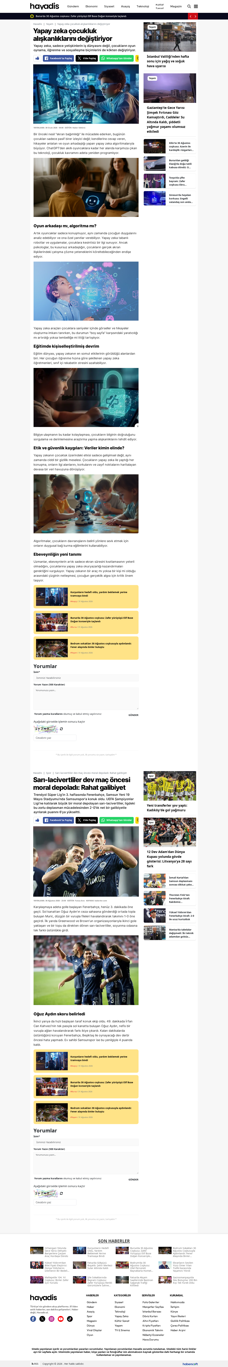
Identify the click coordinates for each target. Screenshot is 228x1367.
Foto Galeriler (151, 1302)
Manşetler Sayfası (153, 1306)
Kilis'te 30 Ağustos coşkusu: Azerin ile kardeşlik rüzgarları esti (180, 146)
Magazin (92, 1320)
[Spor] (170, 785)
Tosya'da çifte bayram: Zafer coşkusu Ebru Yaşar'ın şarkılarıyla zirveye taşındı (180, 181)
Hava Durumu (151, 1339)
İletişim (175, 1306)
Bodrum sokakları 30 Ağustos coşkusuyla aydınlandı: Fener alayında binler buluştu (88, 16)
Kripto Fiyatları (152, 1325)
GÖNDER (133, 715)
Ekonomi (120, 1306)
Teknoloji (120, 1311)
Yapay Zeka (121, 1316)
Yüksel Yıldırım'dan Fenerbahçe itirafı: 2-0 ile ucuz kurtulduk (181, 916)
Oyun (90, 1334)
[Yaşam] (170, 37)
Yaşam (49, 24)
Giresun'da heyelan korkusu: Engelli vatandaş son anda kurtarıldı (180, 198)
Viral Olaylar (94, 1330)
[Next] (195, 16)
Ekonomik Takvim (153, 1330)
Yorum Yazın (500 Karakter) (49, 684)
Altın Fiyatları (151, 1320)
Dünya (90, 1325)
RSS (36, 1363)
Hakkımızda (177, 1302)
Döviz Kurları (150, 1316)
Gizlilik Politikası (180, 1320)
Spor (48, 772)
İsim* (37, 672)
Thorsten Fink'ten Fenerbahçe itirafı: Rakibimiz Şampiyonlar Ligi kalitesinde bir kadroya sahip (179, 898)
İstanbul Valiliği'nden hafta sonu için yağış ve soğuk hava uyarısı (168, 61)
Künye (174, 1311)
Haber (90, 1306)
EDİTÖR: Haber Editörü (75, 127)
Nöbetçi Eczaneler (153, 1334)
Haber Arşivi (178, 1330)
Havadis (37, 24)
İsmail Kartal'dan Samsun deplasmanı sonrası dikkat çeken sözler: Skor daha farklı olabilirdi (181, 881)
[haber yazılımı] (190, 1363)
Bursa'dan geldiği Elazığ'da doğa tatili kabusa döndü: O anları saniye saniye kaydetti (180, 164)
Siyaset (119, 1302)
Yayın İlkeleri (178, 1316)
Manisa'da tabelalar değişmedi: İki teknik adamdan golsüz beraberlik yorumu (181, 933)
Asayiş (90, 1311)
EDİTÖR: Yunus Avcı (76, 900)
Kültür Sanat (122, 1320)
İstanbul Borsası (152, 1311)
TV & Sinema (122, 1330)
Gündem (92, 1302)
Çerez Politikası (180, 1325)
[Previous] (190, 16)
